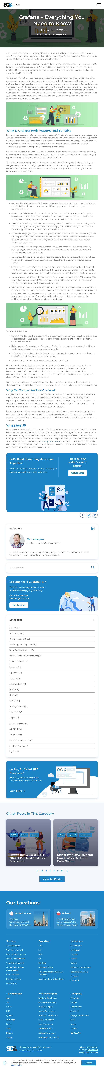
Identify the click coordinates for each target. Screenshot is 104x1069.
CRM (40, 945)
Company (76, 993)
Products (15, 678)
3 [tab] (50, 871)
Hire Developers (47, 993)
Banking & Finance (19, 723)
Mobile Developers (46, 1011)
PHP (8, 1011)
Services (11, 941)
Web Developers (45, 1006)
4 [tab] (54, 871)
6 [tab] (62, 871)
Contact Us (75, 1033)
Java (8, 998)
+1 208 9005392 (92, 1047)
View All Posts (52, 879)
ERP (40, 950)
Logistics (74, 954)
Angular (9, 1037)
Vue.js (8, 1028)
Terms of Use (38, 1050)
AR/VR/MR (15, 729)
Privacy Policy (25, 1050)
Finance (74, 958)
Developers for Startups (48, 1037)
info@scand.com (91, 1052)
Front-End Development (21, 650)
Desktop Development (16, 954)
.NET (8, 1002)
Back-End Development (21, 740)
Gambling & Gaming (79, 971)
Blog (73, 1019)
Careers (74, 1028)
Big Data (14, 751)
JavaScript (10, 1019)
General (14, 627)
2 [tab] (46, 871)
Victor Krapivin (35, 539)
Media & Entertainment (81, 967)
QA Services (11, 983)
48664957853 (93, 1049)
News (13, 695)
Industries (15, 667)
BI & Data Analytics (18, 746)
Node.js (9, 1033)
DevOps (51, 34)
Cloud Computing (18, 661)
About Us (75, 998)
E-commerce (76, 945)
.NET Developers (45, 1028)
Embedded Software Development (15, 969)
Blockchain (15, 712)
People (74, 1002)
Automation (16, 734)
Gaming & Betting (18, 706)
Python (9, 1015)
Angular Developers (46, 1033)
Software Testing (18, 684)
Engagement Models (80, 1015)
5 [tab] (58, 871)
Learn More (16, 791)
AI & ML (14, 700)
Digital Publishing (45, 967)
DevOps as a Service (51, 441)
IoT (39, 958)
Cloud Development (15, 963)
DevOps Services (13, 979)
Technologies (61, 34)
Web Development (19, 639)
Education (75, 980)
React (8, 1024)
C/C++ (9, 1006)
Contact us (77, 473)
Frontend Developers (47, 998)
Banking (74, 963)
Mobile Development (15, 958)
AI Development (13, 945)
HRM (40, 954)
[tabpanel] (28, 842)
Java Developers (45, 1024)
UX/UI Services (12, 974)
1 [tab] (42, 871)
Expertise (15, 672)
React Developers (46, 1019)
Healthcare (75, 950)
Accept (88, 1063)
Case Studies (76, 1006)
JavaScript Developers (47, 1015)
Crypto (14, 717)
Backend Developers (47, 1002)
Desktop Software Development (25, 655)
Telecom (74, 976)
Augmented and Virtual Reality (51, 979)
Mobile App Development (22, 644)
